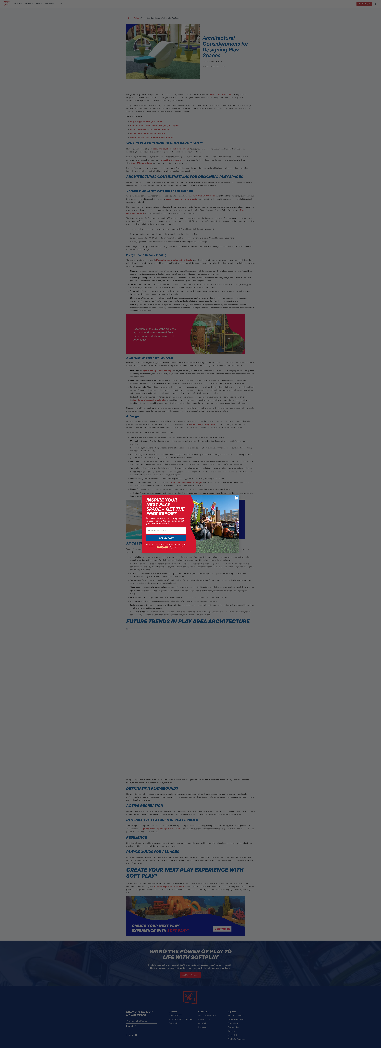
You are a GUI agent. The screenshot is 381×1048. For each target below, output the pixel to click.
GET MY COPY (166, 538)
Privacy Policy (163, 546)
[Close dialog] (236, 498)
